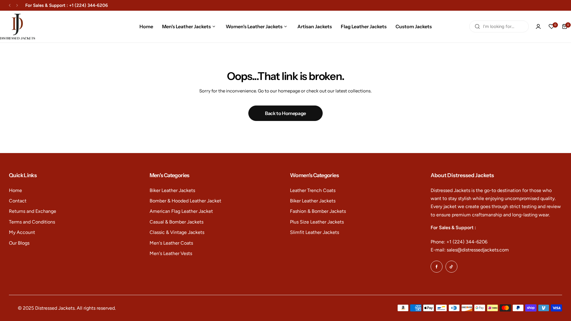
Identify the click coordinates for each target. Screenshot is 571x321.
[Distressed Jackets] (17, 27)
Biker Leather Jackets (172, 190)
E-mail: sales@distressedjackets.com (470, 250)
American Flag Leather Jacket (181, 211)
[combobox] (499, 26)
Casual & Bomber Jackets (176, 222)
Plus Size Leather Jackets (317, 222)
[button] (9, 5)
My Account (22, 232)
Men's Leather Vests (171, 253)
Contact (17, 201)
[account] (538, 26)
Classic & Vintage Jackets (177, 232)
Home (15, 190)
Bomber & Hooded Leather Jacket (185, 201)
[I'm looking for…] (477, 26)
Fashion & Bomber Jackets (318, 211)
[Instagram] (451, 267)
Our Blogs (19, 243)
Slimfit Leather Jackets (314, 232)
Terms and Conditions (32, 222)
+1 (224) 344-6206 (88, 5)
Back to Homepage (285, 113)
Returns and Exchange (32, 211)
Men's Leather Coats (171, 243)
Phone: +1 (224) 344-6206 (459, 242)
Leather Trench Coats (312, 190)
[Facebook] (437, 267)
